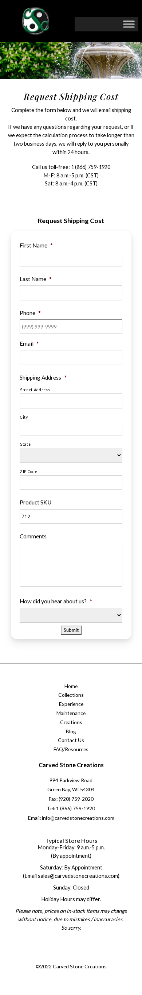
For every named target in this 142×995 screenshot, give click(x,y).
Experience (71, 704)
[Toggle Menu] (129, 23)
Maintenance (71, 713)
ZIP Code (28, 471)
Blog (71, 731)
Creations (71, 722)
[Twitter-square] (62, 958)
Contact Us (71, 740)
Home (71, 686)
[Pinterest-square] (77, 958)
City (24, 417)
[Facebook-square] (48, 958)
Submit (71, 630)
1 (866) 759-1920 (90, 167)
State (25, 444)
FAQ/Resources (71, 749)
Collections (71, 695)
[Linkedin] (92, 958)
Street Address (35, 390)
